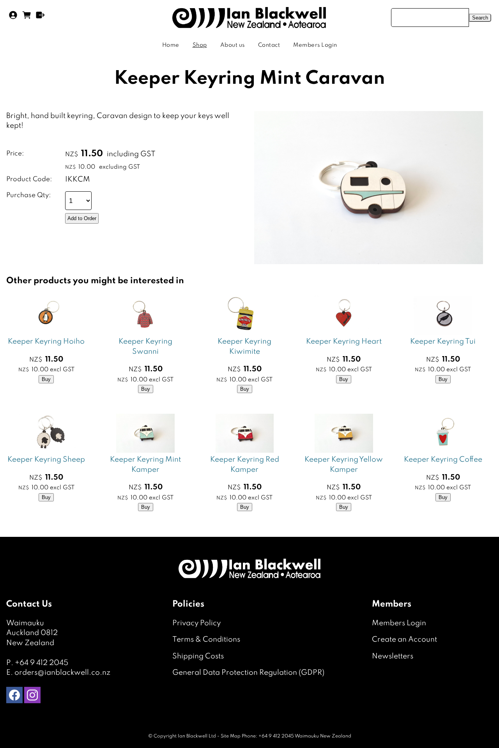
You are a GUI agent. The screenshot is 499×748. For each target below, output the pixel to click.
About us (232, 45)
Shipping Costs (198, 656)
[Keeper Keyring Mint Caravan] (368, 262)
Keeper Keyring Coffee (443, 459)
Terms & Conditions (206, 639)
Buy (46, 379)
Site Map (231, 736)
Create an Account (404, 639)
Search (480, 18)
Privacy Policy (196, 623)
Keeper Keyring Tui (443, 341)
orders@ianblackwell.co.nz (62, 672)
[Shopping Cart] (27, 17)
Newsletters (392, 656)
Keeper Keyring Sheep (46, 459)
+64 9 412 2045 (41, 663)
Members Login (315, 45)
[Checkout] (40, 17)
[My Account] (13, 17)
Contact (269, 45)
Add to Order (81, 218)
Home (170, 45)
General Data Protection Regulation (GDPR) (248, 672)
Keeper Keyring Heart (344, 341)
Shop (200, 45)
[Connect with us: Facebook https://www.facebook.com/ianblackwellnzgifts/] (14, 696)
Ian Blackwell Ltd (197, 736)
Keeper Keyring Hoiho (46, 341)
